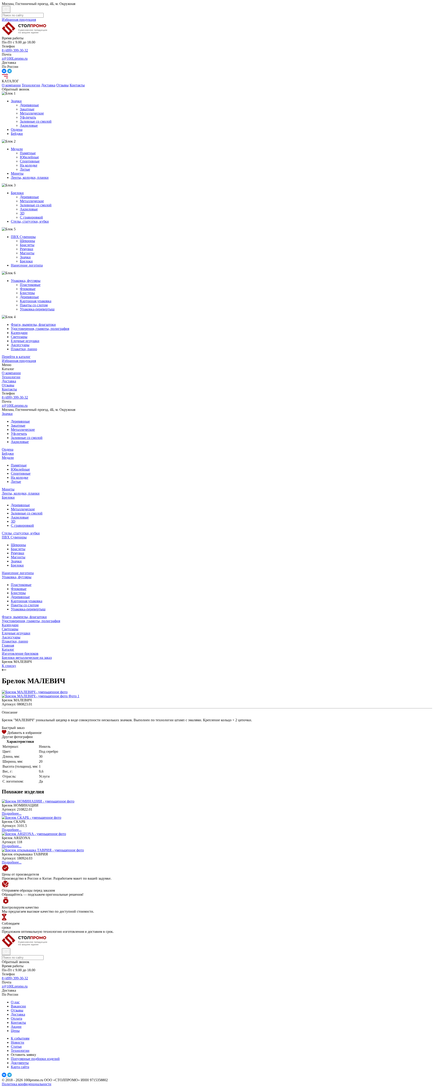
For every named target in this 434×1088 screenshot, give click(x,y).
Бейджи (17, 134)
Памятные (28, 153)
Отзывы (62, 85)
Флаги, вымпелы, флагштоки (33, 324)
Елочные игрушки (25, 341)
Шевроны (27, 241)
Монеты (17, 173)
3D (22, 213)
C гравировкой (31, 217)
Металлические (32, 113)
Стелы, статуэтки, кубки (30, 221)
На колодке (28, 165)
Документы (20, 1063)
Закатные (27, 109)
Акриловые (29, 125)
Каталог (8, 649)
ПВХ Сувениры (23, 237)
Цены (15, 1031)
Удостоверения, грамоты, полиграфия (40, 329)
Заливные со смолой (36, 121)
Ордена (16, 129)
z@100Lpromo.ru (15, 58)
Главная (8, 645)
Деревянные (29, 105)
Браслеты (27, 245)
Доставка (48, 85)
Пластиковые (30, 285)
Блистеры (27, 293)
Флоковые (27, 289)
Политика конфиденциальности (26, 1084)
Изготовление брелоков (20, 653)
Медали (17, 149)
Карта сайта (20, 1067)
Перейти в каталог (16, 357)
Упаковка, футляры (25, 281)
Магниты (27, 253)
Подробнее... (11, 813)
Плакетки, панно (24, 349)
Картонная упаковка (35, 301)
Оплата (16, 1018)
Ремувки (26, 249)
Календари (19, 333)
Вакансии (18, 1006)
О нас (15, 1002)
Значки (16, 101)
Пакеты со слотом (34, 305)
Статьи (16, 1046)
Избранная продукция (19, 19)
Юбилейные (29, 157)
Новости (17, 1042)
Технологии (31, 85)
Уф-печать (28, 117)
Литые (25, 169)
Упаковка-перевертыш (37, 309)
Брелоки (17, 193)
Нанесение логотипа (27, 265)
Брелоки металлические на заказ (27, 657)
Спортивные (30, 161)
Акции (16, 1026)
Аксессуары (20, 345)
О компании (11, 85)
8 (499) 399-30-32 (15, 50)
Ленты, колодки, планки (30, 177)
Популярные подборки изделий (35, 1059)
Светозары (19, 337)
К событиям (20, 1038)
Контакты (77, 85)
